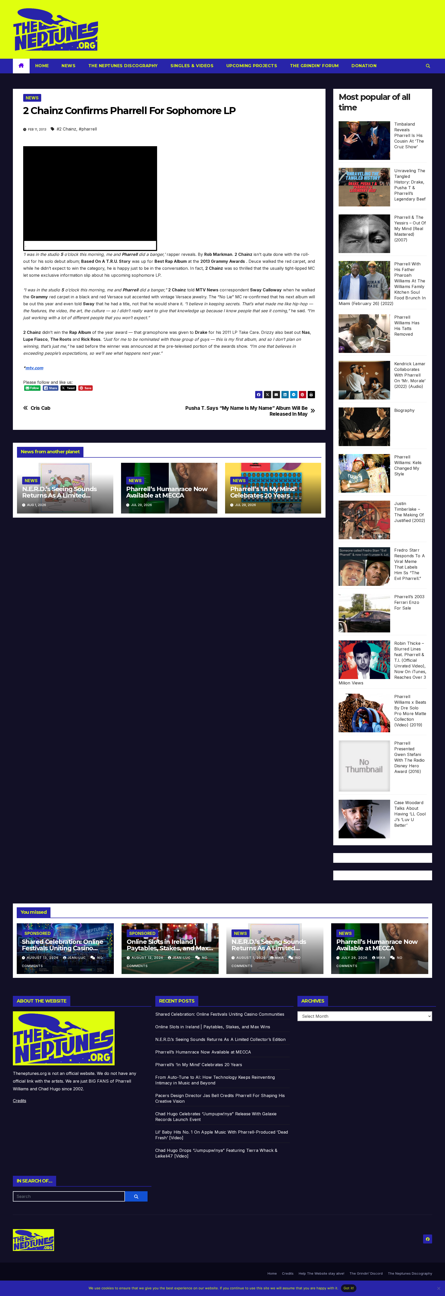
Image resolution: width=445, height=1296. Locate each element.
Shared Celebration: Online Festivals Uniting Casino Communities (62, 948)
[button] (428, 65)
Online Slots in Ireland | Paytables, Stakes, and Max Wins (167, 948)
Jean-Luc (77, 958)
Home (42, 65)
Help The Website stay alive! (321, 1273)
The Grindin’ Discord (366, 1273)
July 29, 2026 (355, 958)
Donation (363, 65)
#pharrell (88, 129)
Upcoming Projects (251, 65)
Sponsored (37, 933)
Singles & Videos (191, 65)
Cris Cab (40, 408)
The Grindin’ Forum (313, 65)
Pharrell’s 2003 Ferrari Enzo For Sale (409, 602)
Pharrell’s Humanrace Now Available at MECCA (166, 492)
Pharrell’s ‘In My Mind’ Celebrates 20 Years (263, 492)
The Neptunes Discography (122, 65)
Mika (280, 958)
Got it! (349, 1288)
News (68, 65)
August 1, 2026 (251, 958)
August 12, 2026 (148, 958)
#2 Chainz (66, 129)
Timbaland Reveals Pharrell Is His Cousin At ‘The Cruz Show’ (409, 135)
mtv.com (34, 367)
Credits (19, 1100)
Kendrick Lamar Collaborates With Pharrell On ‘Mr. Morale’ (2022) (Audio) (410, 375)
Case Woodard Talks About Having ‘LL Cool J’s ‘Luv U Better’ (410, 814)
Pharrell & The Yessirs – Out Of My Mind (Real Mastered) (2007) (410, 228)
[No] (438, 1288)
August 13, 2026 (43, 958)
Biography (404, 410)
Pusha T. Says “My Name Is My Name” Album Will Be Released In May (246, 411)
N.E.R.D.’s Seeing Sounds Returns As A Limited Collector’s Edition (59, 495)
